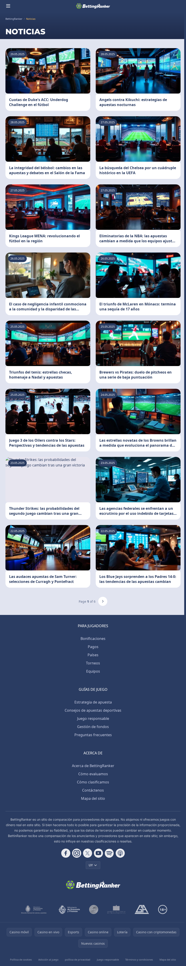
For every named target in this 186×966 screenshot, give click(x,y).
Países (93, 654)
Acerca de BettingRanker (93, 765)
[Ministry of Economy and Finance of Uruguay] (69, 909)
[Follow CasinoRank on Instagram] (76, 853)
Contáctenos (93, 790)
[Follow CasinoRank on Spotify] (109, 853)
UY (91, 865)
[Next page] (102, 601)
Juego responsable (93, 718)
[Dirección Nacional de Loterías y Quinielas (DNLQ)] (34, 909)
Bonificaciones (93, 638)
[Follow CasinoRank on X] (87, 853)
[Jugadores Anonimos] (93, 909)
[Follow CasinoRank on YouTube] (98, 853)
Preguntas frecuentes (93, 734)
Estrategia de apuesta (93, 702)
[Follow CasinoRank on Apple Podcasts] (120, 853)
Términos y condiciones (139, 959)
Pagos (93, 646)
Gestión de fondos (93, 726)
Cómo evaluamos (93, 773)
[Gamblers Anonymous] (142, 909)
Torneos (93, 663)
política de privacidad (77, 959)
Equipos (93, 671)
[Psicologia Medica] (116, 909)
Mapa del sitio (93, 798)
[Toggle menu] (8, 5)
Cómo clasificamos (93, 782)
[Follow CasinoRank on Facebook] (65, 853)
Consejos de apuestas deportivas (93, 710)
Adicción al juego (48, 959)
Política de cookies (21, 959)
